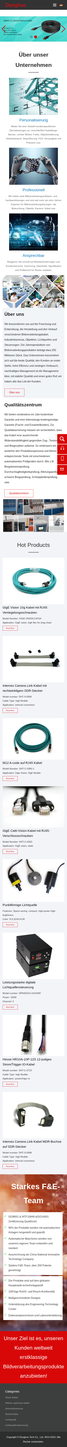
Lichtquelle (10, 1419)
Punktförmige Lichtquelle (20, 905)
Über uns (14, 392)
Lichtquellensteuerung (16, 1425)
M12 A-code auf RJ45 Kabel (22, 763)
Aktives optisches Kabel (17, 1403)
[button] (31, 36)
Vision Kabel (11, 1397)
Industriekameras (14, 1408)
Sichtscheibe (11, 1414)
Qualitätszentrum (19, 493)
